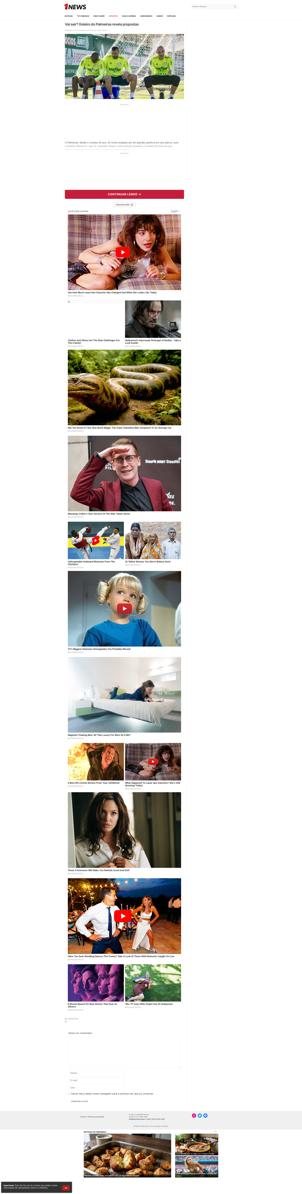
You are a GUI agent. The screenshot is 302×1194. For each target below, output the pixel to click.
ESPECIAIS (171, 16)
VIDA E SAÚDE (99, 16)
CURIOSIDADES (146, 16)
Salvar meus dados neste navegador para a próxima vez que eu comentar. (112, 1093)
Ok (66, 1188)
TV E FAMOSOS (83, 16)
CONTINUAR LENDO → (124, 194)
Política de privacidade (96, 1117)
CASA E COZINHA (129, 16)
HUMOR (160, 16)
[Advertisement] (124, 122)
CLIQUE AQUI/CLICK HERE (155, 1119)
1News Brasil (102, 30)
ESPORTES (113, 16)
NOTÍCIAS (69, 16)
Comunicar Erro (123, 205)
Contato (83, 1117)
